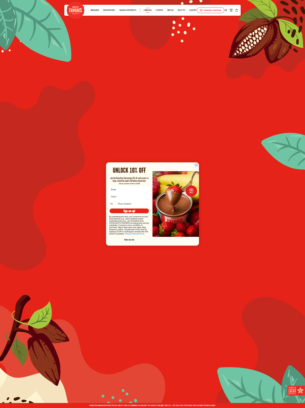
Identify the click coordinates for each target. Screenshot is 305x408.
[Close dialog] (196, 165)
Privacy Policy (131, 234)
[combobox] (113, 204)
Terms (141, 234)
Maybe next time (129, 239)
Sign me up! (129, 211)
